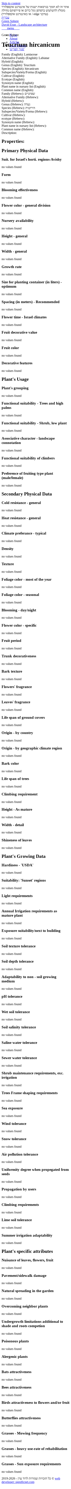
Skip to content (11, 3)
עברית (5, 17)
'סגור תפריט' (16, 49)
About (13, 38)
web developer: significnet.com (31, 1480)
